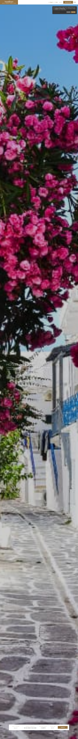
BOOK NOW (68, 2)
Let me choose (56, 12)
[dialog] (64, 10)
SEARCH (63, 727)
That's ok (73, 12)
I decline (68, 12)
